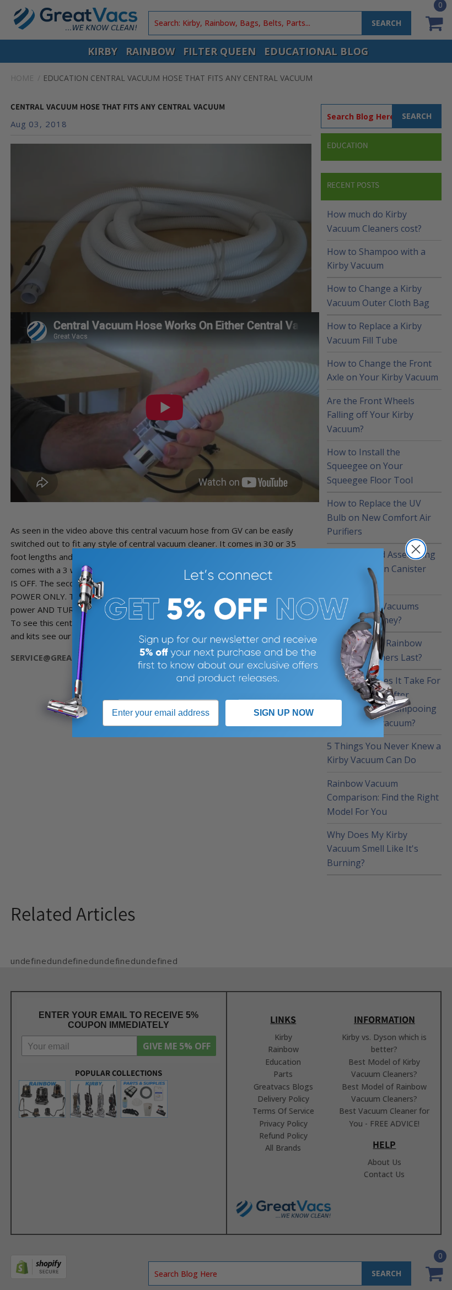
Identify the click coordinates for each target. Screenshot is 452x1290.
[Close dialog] (416, 549)
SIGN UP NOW (284, 712)
